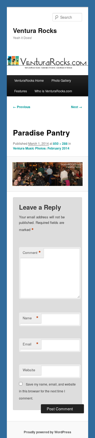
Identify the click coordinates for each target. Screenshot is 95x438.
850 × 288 (60, 143)
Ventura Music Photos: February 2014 (41, 148)
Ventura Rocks (35, 30)
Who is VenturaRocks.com (53, 91)
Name (31, 318)
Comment (32, 252)
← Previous (21, 106)
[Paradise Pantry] (47, 174)
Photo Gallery (61, 80)
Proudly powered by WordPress (47, 432)
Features (20, 91)
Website (29, 369)
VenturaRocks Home (29, 80)
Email (31, 344)
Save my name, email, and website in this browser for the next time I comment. (47, 391)
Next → (76, 106)
